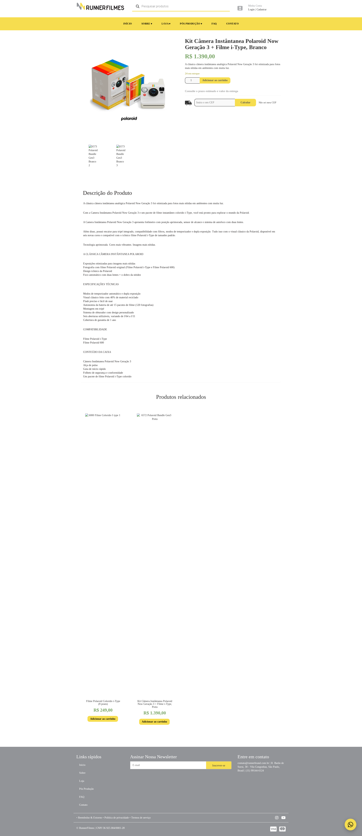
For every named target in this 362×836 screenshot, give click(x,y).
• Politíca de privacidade (116, 817)
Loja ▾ (166, 23)
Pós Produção (86, 788)
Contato (232, 23)
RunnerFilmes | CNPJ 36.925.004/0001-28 (102, 828)
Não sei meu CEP (267, 102)
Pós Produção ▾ (191, 23)
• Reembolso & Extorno (89, 817)
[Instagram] (277, 818)
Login (251, 9)
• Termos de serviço (140, 817)
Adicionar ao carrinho (215, 80)
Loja (81, 781)
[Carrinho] (240, 8)
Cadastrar (262, 9)
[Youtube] (283, 818)
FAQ (214, 23)
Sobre (82, 772)
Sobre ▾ (146, 23)
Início (127, 23)
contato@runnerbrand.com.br (253, 763)
